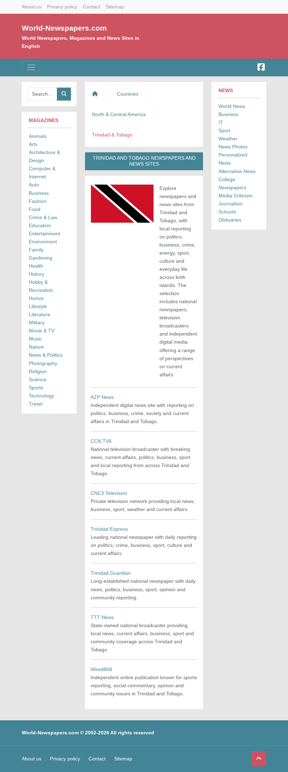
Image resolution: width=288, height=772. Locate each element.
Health (36, 266)
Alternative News (237, 171)
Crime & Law (43, 217)
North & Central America (119, 114)
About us (31, 6)
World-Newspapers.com (64, 28)
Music (35, 339)
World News (231, 106)
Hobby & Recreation (41, 286)
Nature (36, 347)
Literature (39, 314)
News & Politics (46, 355)
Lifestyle (38, 306)
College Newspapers (232, 183)
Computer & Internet (42, 172)
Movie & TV (41, 330)
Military (37, 322)
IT (220, 122)
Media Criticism (235, 195)
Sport (224, 130)
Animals (37, 136)
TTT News (102, 617)
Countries (127, 94)
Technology (41, 395)
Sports (36, 387)
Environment (43, 241)
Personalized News (232, 159)
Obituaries (229, 220)
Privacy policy (62, 6)
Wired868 (101, 669)
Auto (34, 184)
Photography (43, 363)
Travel (35, 404)
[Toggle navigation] (31, 67)
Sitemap (115, 6)
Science (37, 379)
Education (40, 225)
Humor (36, 298)
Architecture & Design (44, 156)
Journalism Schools (230, 208)
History (36, 274)
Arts (33, 144)
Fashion (38, 201)
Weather (227, 138)
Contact (91, 6)
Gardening (40, 258)
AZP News (102, 397)
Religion (38, 371)
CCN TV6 (101, 441)
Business (39, 193)
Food (34, 209)
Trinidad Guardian (111, 573)
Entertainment (44, 233)
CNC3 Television (109, 493)
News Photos (233, 146)
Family (36, 250)
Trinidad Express (109, 529)
